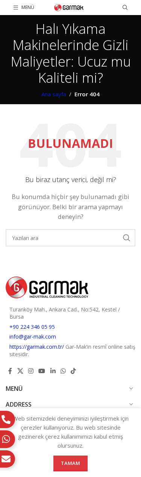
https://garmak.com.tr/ (37, 346)
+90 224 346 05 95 (32, 326)
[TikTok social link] (73, 371)
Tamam (70, 463)
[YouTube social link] (42, 371)
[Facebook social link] (10, 371)
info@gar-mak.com (32, 336)
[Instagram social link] (31, 371)
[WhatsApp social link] (63, 371)
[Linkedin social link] (53, 371)
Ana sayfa (53, 94)
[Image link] (47, 286)
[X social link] (20, 371)
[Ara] (125, 7)
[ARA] (126, 237)
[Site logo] (69, 7)
